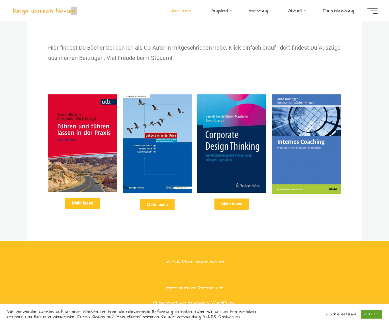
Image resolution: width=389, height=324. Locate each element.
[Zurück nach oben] (366, 301)
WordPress (223, 302)
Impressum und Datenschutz (194, 288)
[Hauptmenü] (372, 11)
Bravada (195, 302)
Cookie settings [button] (341, 314)
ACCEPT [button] (371, 314)
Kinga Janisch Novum (44, 11)
